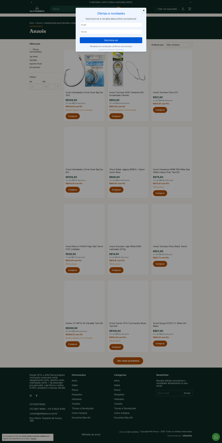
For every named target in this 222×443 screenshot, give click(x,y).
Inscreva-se (111, 40)
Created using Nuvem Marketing (111, 50)
